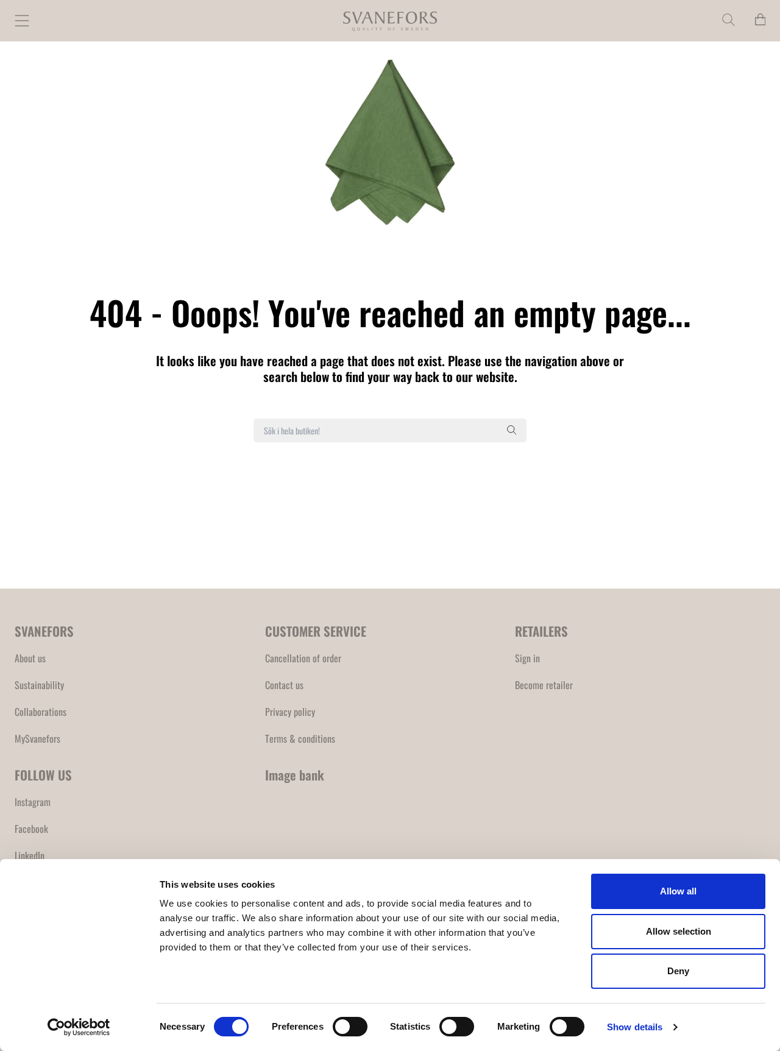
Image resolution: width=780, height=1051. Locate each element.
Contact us (284, 685)
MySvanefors (37, 738)
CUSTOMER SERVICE (315, 630)
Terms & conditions (300, 738)
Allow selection (678, 931)
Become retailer (544, 685)
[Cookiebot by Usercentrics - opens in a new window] (79, 1027)
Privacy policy (290, 711)
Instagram (33, 801)
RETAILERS (541, 630)
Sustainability (39, 685)
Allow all (678, 891)
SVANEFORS (44, 630)
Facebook (31, 828)
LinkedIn (29, 855)
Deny (678, 971)
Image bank (294, 774)
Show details (634, 1027)
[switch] (350, 1026)
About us (30, 658)
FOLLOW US (43, 774)
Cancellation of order (303, 658)
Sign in (527, 658)
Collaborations (40, 711)
